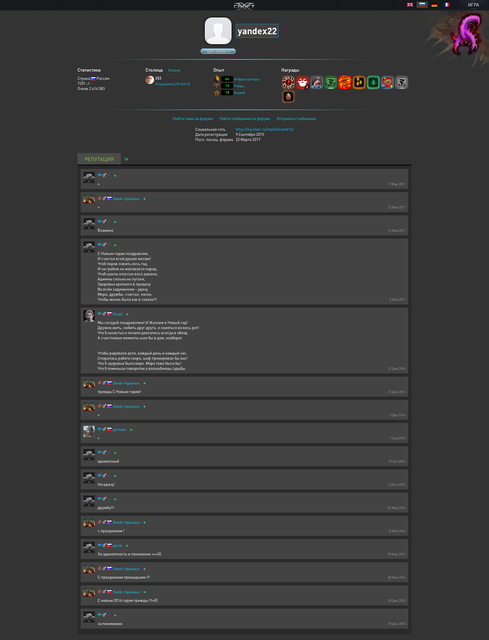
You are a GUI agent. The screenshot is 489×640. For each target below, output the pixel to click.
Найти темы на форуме (193, 118)
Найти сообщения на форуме (245, 118)
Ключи (174, 69)
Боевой (239, 93)
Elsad (117, 314)
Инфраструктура (246, 79)
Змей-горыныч (126, 198)
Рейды (239, 86)
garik (117, 545)
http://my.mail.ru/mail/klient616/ (265, 129)
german (119, 429)
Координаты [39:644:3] (172, 84)
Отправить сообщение (296, 118)
